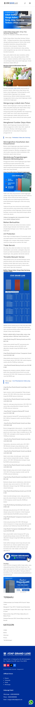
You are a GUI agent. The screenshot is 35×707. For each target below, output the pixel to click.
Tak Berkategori (8, 640)
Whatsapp (7, 684)
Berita (5, 632)
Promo (5, 637)
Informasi (25, 34)
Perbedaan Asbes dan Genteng (21, 137)
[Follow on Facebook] (14, 665)
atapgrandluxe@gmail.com (14, 699)
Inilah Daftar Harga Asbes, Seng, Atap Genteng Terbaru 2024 (15, 32)
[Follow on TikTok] (11, 665)
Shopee (7, 678)
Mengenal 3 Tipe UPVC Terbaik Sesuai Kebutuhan (17, 607)
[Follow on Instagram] (5, 665)
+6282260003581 (14, 694)
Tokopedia (7, 680)
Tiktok (6, 682)
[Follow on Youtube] (8, 665)
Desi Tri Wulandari (10, 34)
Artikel (5, 630)
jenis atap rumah (15, 88)
